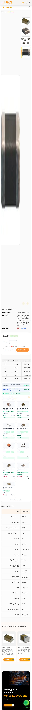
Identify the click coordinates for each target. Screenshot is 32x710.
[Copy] (14, 309)
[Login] (29, 2)
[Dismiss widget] (29, 700)
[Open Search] (23, 2)
